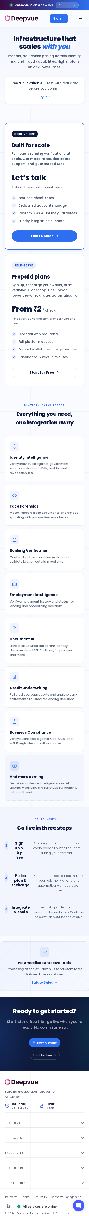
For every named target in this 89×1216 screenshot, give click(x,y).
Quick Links (15, 1183)
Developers (14, 1168)
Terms (25, 1197)
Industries (14, 1153)
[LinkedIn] (8, 1206)
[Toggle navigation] (79, 18)
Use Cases (13, 1138)
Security (40, 1197)
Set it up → (67, 5)
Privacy (11, 1197)
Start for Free (41, 372)
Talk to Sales (41, 236)
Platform (12, 1123)
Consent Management (66, 1197)
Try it (42, 97)
